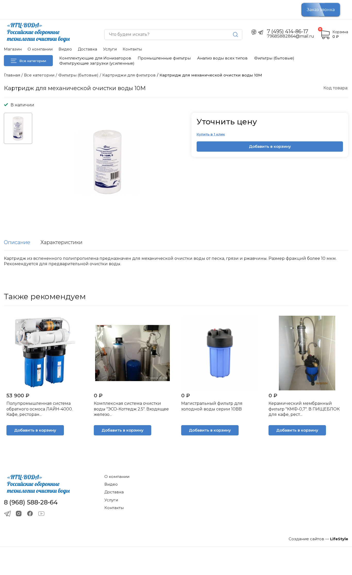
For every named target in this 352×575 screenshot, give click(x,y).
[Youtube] (41, 513)
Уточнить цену (227, 121)
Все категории (32, 61)
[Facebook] (30, 513)
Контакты (132, 49)
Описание (17, 242)
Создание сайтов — (318, 538)
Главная (12, 75)
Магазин (13, 49)
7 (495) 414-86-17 (287, 31)
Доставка (87, 49)
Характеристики (61, 242)
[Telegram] (7, 513)
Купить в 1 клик (211, 134)
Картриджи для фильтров (129, 75)
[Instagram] (18, 513)
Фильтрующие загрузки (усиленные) (97, 63)
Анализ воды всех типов (222, 58)
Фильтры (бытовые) (274, 58)
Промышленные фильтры (164, 58)
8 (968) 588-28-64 (31, 502)
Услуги (110, 49)
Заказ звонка (321, 9)
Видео (65, 49)
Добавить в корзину (270, 146)
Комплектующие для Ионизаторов (95, 58)
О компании (40, 49)
